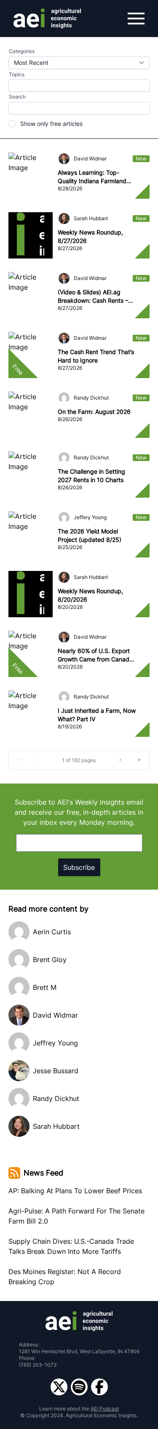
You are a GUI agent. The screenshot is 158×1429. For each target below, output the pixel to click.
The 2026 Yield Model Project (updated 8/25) (89, 535)
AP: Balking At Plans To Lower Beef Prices (75, 1190)
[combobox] (79, 62)
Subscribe (79, 867)
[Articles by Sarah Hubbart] (64, 218)
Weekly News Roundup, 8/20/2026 (90, 595)
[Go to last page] (139, 760)
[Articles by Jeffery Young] (64, 517)
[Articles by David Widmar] (64, 158)
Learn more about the (79, 1408)
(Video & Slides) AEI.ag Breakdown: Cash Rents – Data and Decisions (93, 296)
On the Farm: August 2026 (94, 411)
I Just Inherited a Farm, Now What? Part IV (97, 714)
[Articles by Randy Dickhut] (64, 398)
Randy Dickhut (91, 398)
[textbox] (79, 108)
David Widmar (90, 158)
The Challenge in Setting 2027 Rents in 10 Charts (91, 475)
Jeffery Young (90, 517)
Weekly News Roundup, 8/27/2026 (90, 236)
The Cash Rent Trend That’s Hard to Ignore (96, 356)
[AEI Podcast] (79, 1386)
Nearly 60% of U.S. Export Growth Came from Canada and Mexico (95, 655)
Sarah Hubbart (91, 218)
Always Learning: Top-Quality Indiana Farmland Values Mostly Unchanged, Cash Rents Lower (94, 177)
